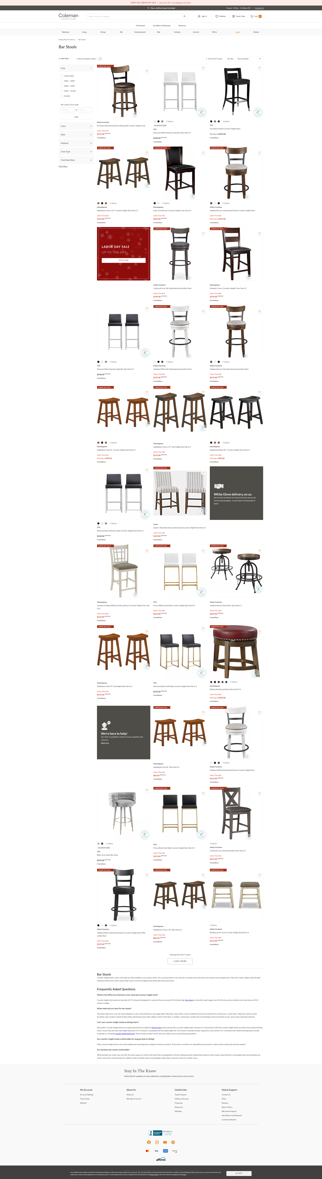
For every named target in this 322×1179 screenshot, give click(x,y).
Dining (102, 32)
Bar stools (189, 1000)
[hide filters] (65, 59)
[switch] (99, 58)
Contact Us (259, 8)
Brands (256, 32)
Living (84, 32)
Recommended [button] (243, 59)
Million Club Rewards (162, 26)
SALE (237, 32)
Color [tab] (63, 126)
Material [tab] (64, 143)
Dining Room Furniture (67, 40)
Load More (180, 961)
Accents (196, 32)
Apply (76, 117)
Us (130, 1095)
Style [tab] (63, 134)
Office (214, 32)
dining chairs (157, 1027)
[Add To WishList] (147, 71)
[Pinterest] (173, 1144)
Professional (140, 26)
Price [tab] (63, 68)
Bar (121, 32)
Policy (227, 1107)
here (184, 1174)
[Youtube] (165, 1144)
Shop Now (124, 260)
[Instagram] (157, 1144)
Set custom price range (69, 105)
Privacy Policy (153, 1174)
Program (180, 1095)
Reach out (105, 743)
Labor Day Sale (103, 131)
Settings (86, 1095)
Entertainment (140, 32)
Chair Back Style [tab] (68, 160)
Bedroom (65, 32)
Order (85, 1099)
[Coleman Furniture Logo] (68, 19)
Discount (182, 1099)
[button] (202, 16)
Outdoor (177, 32)
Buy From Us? (134, 1099)
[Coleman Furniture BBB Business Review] (161, 1135)
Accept (239, 1173)
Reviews (229, 1119)
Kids (158, 32)
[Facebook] (149, 1144)
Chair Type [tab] (65, 151)
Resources (182, 26)
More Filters (63, 166)
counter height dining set (125, 1034)
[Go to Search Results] (185, 16)
